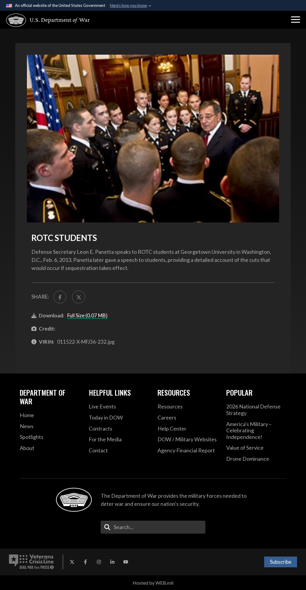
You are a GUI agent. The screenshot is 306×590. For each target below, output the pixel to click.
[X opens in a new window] (72, 561)
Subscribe (280, 562)
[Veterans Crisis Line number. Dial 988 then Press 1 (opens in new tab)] (31, 561)
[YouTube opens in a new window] (125, 561)
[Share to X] (78, 297)
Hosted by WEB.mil (153, 583)
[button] (295, 19)
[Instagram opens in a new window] (98, 561)
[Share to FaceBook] (59, 297)
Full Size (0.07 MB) (87, 315)
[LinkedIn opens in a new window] (112, 561)
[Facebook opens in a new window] (85, 561)
